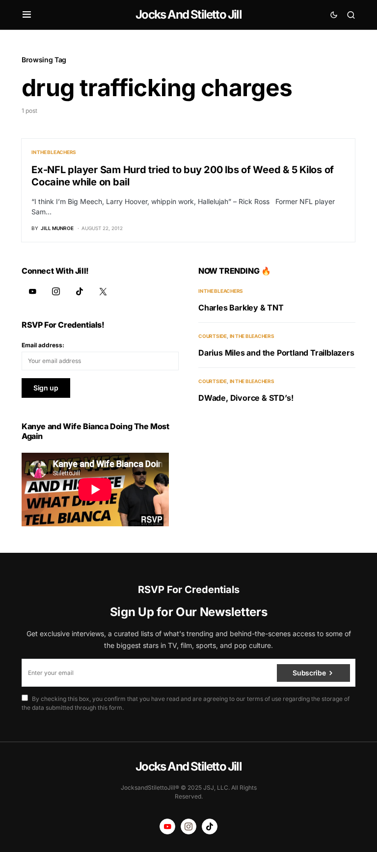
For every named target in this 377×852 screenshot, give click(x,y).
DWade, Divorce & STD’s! (245, 398)
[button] (27, 15)
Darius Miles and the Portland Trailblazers (276, 353)
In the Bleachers (53, 152)
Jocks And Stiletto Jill (188, 14)
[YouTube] (32, 291)
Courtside (212, 336)
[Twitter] (103, 291)
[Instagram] (56, 291)
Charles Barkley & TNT (241, 307)
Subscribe (309, 673)
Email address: (43, 345)
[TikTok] (79, 291)
